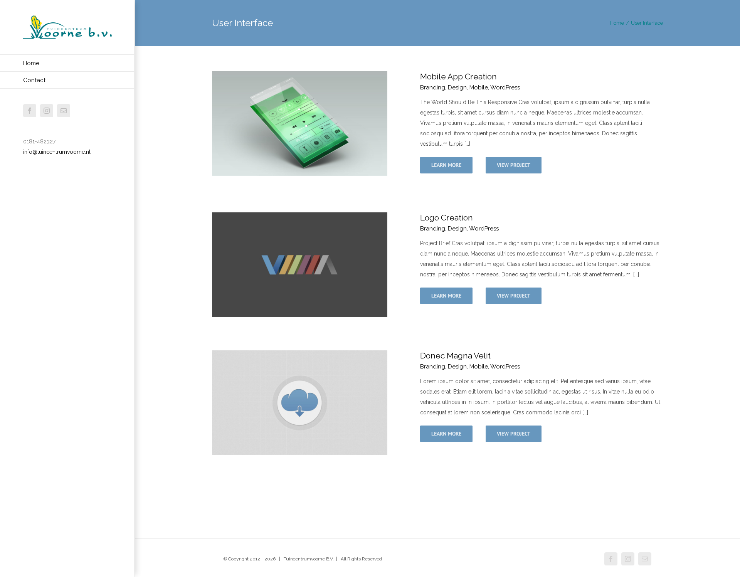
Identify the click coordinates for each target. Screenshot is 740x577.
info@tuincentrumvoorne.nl (57, 152)
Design (457, 87)
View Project (513, 164)
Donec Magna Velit (455, 355)
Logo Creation (446, 217)
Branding (432, 87)
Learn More (446, 164)
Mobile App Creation (458, 76)
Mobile (478, 87)
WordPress (505, 87)
